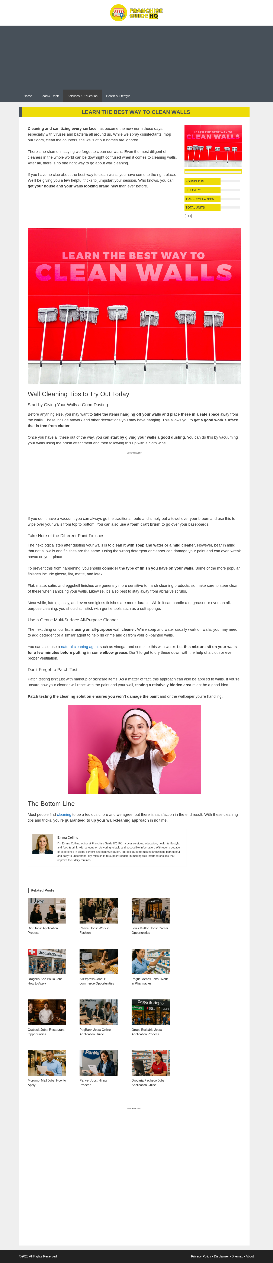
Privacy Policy (201, 1256)
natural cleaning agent (80, 647)
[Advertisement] (136, 57)
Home (27, 96)
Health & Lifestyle (118, 96)
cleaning (64, 814)
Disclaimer (221, 1256)
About (250, 1256)
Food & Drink (50, 96)
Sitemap (237, 1256)
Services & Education (82, 96)
